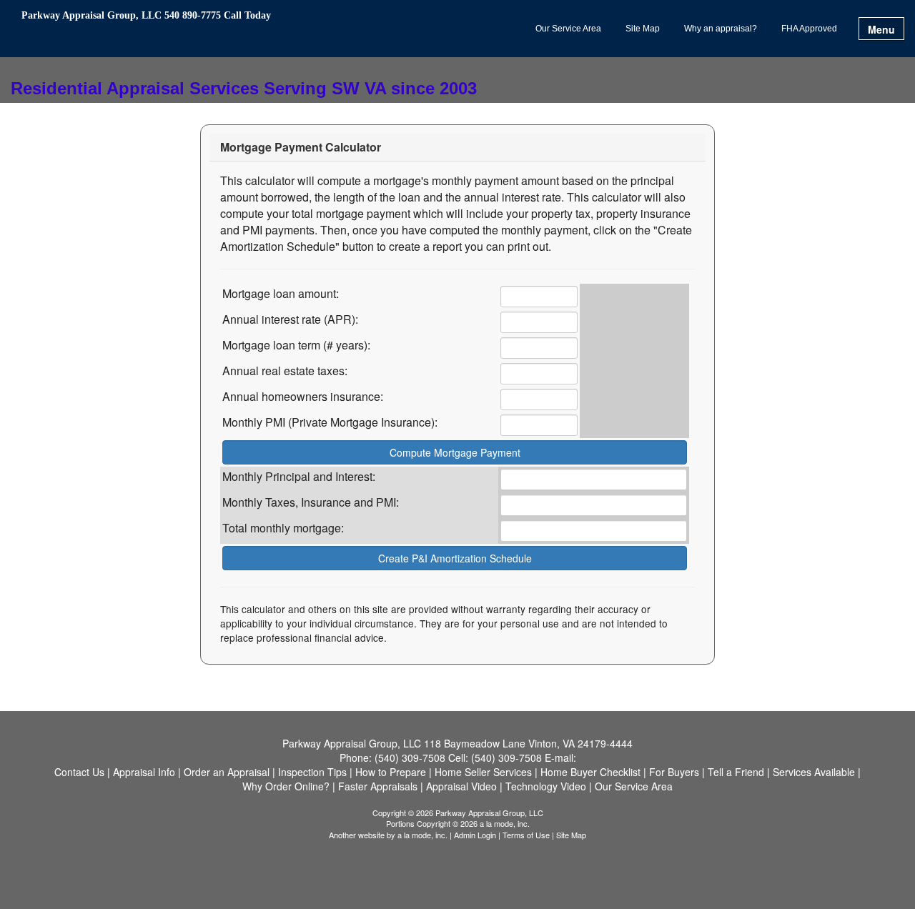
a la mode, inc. (422, 834)
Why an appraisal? (720, 29)
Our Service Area (568, 29)
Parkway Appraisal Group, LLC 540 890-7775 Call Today (146, 16)
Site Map (642, 29)
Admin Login (475, 834)
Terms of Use (526, 834)
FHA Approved (809, 29)
